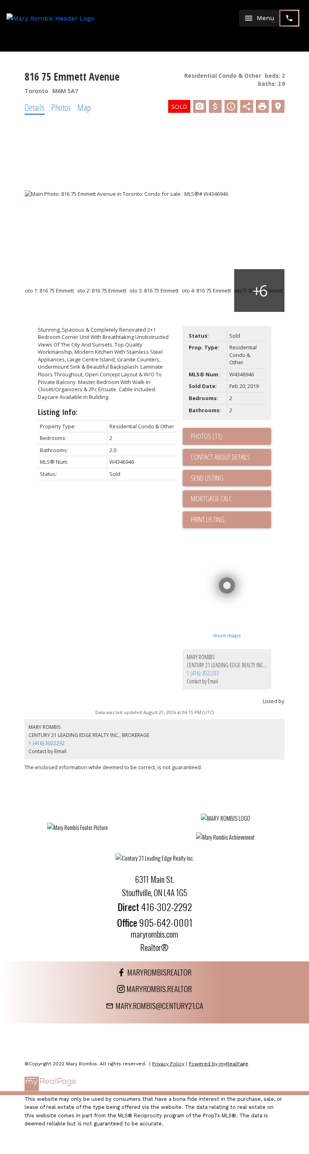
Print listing (208, 519)
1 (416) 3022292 (203, 673)
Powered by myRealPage (218, 1064)
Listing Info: (58, 412)
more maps (227, 635)
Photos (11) (206, 436)
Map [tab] (84, 107)
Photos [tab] (61, 107)
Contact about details (220, 457)
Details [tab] (35, 107)
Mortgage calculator (231, 499)
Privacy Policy (168, 1064)
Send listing (207, 478)
